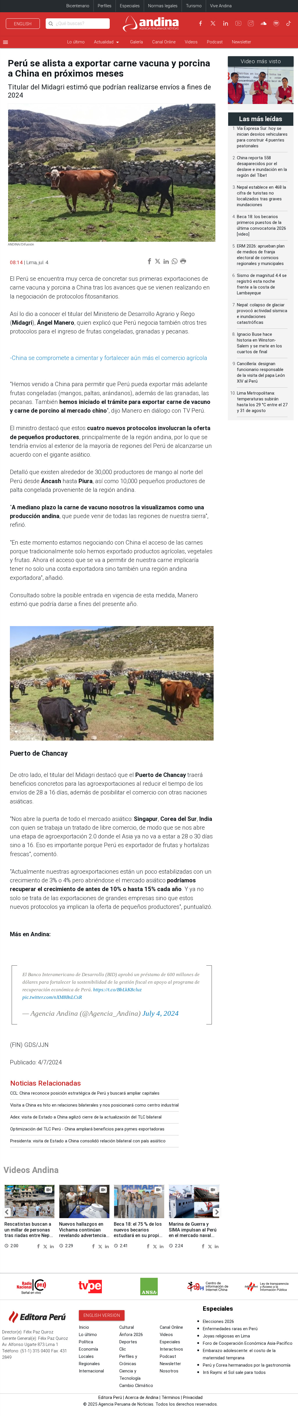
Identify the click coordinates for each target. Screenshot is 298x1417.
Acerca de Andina (141, 1397)
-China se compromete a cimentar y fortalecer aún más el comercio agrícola (108, 357)
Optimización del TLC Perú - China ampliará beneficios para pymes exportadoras (87, 1129)
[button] (6, 1212)
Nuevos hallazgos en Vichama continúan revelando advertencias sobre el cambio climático (84, 1235)
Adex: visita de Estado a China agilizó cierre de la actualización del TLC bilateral (86, 1117)
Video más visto (261, 61)
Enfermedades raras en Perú (230, 1328)
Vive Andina (221, 5)
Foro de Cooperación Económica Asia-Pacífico (247, 1343)
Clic (122, 1349)
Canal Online (163, 42)
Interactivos (171, 1349)
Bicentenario (77, 5)
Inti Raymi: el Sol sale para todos (234, 1372)
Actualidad (107, 42)
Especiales (130, 5)
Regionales (89, 1363)
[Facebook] (200, 23)
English (23, 24)
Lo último (76, 42)
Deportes (128, 1342)
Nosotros (169, 1371)
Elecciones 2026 (218, 1321)
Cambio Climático (136, 1385)
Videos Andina (31, 1170)
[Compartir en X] (46, 1245)
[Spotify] (276, 23)
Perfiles (104, 5)
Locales (86, 1356)
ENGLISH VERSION (102, 1315)
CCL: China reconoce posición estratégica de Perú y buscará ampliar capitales (84, 1093)
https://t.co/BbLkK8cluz (117, 989)
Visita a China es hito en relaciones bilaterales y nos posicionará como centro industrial (94, 1105)
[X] (213, 23)
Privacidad (193, 1397)
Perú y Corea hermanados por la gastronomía (246, 1365)
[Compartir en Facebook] (39, 1245)
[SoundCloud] (263, 23)
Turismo (194, 5)
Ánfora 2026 (131, 1334)
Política (86, 1342)
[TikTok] (289, 23)
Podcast (215, 42)
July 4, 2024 (160, 1013)
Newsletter (241, 42)
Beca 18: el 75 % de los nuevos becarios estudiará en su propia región (138, 1232)
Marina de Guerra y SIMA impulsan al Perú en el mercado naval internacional (193, 1232)
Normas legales (163, 5)
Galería (136, 42)
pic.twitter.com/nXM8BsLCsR (52, 997)
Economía (88, 1349)
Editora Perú (110, 1397)
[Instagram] (251, 23)
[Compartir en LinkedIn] (52, 1245)
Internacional (91, 1371)
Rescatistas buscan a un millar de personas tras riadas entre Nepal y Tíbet (28, 1232)
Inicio (84, 1327)
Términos (171, 1397)
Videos (191, 42)
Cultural (126, 1327)
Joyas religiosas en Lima (226, 1336)
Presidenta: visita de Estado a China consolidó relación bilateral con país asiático (88, 1141)
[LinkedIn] (225, 23)
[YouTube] (238, 23)
